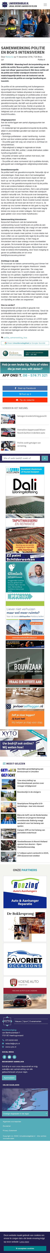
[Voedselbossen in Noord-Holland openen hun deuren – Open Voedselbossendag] (8, 845)
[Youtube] (9, 1057)
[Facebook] (4, 1057)
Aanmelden (9, 1077)
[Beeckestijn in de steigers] (8, 796)
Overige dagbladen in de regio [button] (16, 1114)
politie (6, 337)
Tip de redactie (27, 400)
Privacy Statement (10, 1131)
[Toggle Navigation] (45, 5)
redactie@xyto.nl (12, 1043)
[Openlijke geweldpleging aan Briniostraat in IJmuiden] (8, 773)
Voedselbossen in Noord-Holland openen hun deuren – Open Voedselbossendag (32, 844)
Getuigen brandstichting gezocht (32, 416)
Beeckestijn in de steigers (29, 792)
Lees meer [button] (24, 1242)
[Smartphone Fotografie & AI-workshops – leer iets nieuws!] (8, 807)
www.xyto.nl (10, 1047)
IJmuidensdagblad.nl (19, 3)
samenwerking (16, 337)
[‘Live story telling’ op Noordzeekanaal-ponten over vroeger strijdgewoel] (8, 784)
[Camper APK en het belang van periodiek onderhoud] (8, 834)
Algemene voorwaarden (12, 1122)
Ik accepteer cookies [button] (25, 1248)
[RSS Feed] (14, 1057)
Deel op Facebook (27, 388)
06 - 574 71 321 (35, 375)
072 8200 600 (11, 1040)
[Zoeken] (45, 458)
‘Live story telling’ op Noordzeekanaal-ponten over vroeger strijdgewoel (30, 783)
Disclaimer (7, 1126)
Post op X (26, 394)
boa (25, 337)
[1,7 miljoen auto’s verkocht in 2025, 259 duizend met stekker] (8, 857)
